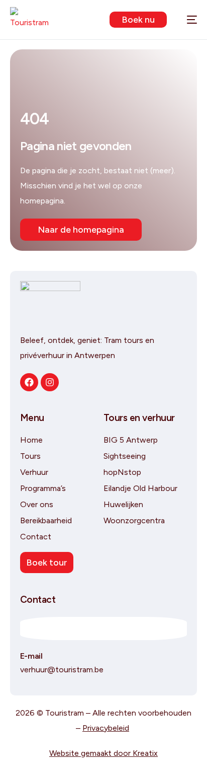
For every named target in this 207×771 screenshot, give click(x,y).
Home (31, 440)
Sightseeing (125, 456)
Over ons (36, 504)
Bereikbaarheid (46, 520)
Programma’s (43, 488)
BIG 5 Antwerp (131, 440)
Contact (35, 536)
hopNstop (122, 472)
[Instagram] (50, 382)
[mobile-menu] (187, 19)
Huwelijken (123, 504)
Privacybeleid (105, 728)
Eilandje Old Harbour (140, 488)
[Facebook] (29, 382)
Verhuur (34, 472)
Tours (30, 456)
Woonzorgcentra (134, 520)
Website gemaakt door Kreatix (103, 753)
